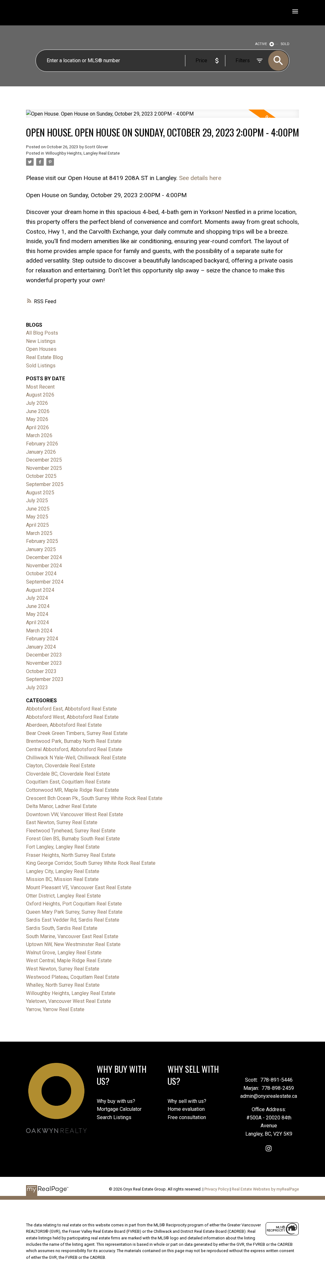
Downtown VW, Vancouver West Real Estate (74, 814)
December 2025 (44, 460)
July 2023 (37, 687)
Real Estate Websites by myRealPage (265, 1189)
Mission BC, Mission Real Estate (62, 879)
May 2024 (37, 614)
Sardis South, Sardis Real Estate (61, 928)
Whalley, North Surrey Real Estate (63, 985)
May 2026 (37, 419)
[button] (269, 1148)
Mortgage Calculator (119, 1109)
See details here (200, 178)
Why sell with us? (187, 1101)
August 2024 (40, 590)
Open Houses (41, 349)
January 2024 (41, 647)
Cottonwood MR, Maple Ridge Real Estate (72, 790)
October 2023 (41, 671)
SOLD (285, 44)
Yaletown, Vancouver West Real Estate (68, 1001)
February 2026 (42, 444)
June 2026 (38, 411)
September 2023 (44, 679)
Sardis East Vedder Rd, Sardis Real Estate (72, 920)
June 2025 (38, 509)
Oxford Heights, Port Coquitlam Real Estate (74, 904)
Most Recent (40, 387)
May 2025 (37, 517)
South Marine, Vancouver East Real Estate (72, 936)
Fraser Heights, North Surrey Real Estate (71, 855)
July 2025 (37, 500)
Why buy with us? (116, 1101)
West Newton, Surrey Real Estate (62, 969)
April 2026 (37, 427)
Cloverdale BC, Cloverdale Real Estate (68, 774)
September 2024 (44, 582)
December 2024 (44, 557)
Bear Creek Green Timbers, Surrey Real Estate (77, 733)
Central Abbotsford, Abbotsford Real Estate (74, 749)
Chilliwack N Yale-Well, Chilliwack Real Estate (76, 758)
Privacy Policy (216, 1189)
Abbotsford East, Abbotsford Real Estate (71, 709)
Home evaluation (186, 1109)
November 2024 (44, 566)
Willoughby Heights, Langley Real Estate (82, 153)
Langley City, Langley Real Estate (62, 871)
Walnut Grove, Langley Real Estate (64, 953)
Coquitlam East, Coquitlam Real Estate (68, 782)
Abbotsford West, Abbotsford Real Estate (72, 717)
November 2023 (44, 663)
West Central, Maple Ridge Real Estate (69, 960)
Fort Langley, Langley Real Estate (63, 847)
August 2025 (40, 493)
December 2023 (44, 655)
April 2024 (37, 622)
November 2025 (44, 468)
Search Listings (114, 1117)
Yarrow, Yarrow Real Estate (55, 1009)
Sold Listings (41, 366)
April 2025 (37, 525)
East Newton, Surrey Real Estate (61, 822)
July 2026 (37, 403)
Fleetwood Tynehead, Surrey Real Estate (71, 831)
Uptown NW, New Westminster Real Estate (73, 944)
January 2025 (41, 549)
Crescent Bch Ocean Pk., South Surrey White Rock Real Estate (94, 798)
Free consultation (187, 1117)
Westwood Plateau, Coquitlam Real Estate (72, 977)
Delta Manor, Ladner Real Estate (61, 806)
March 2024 (39, 631)
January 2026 (41, 452)
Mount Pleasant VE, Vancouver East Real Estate (78, 887)
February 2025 (42, 541)
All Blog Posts (42, 333)
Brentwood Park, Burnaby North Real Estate (74, 741)
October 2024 (41, 573)
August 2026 (40, 395)
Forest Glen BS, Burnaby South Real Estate (73, 839)
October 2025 (41, 476)
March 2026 (39, 435)
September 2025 (44, 484)
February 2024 (42, 639)
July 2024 (37, 598)
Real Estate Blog (44, 357)
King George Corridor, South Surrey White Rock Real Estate (91, 863)
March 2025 (39, 533)
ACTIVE (261, 44)
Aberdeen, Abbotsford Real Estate (64, 725)
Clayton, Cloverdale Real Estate (60, 766)
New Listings (41, 341)
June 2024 (38, 606)
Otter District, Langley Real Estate (63, 896)
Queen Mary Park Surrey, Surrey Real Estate (74, 912)
